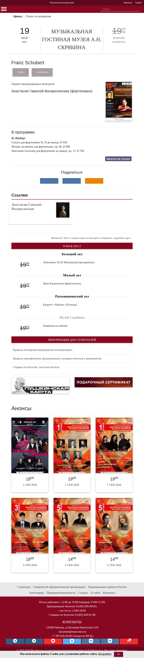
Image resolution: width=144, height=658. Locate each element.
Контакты (109, 592)
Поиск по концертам (38, 16)
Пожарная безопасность (61, 592)
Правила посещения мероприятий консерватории (42, 349)
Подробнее (105, 653)
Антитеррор (36, 592)
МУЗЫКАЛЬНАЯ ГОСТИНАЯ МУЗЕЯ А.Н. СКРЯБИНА (72, 39)
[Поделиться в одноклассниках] (94, 181)
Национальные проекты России (107, 586)
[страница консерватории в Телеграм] (15, 641)
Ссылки (83, 592)
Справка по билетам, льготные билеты (36, 367)
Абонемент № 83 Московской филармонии (68, 262)
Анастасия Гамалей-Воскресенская (27, 207)
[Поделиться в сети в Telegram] (72, 181)
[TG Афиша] (34, 641)
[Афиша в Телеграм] (129, 641)
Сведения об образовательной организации (59, 586)
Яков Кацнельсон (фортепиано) (62, 283)
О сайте (95, 592)
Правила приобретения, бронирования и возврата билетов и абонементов (57, 358)
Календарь (42, 72)
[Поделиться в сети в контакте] (49, 181)
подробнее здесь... (123, 238)
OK (118, 654)
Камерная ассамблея (55, 325)
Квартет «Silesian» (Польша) (60, 304)
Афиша (17, 16)
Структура (24, 586)
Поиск (21, 72)
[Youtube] (53, 641)
